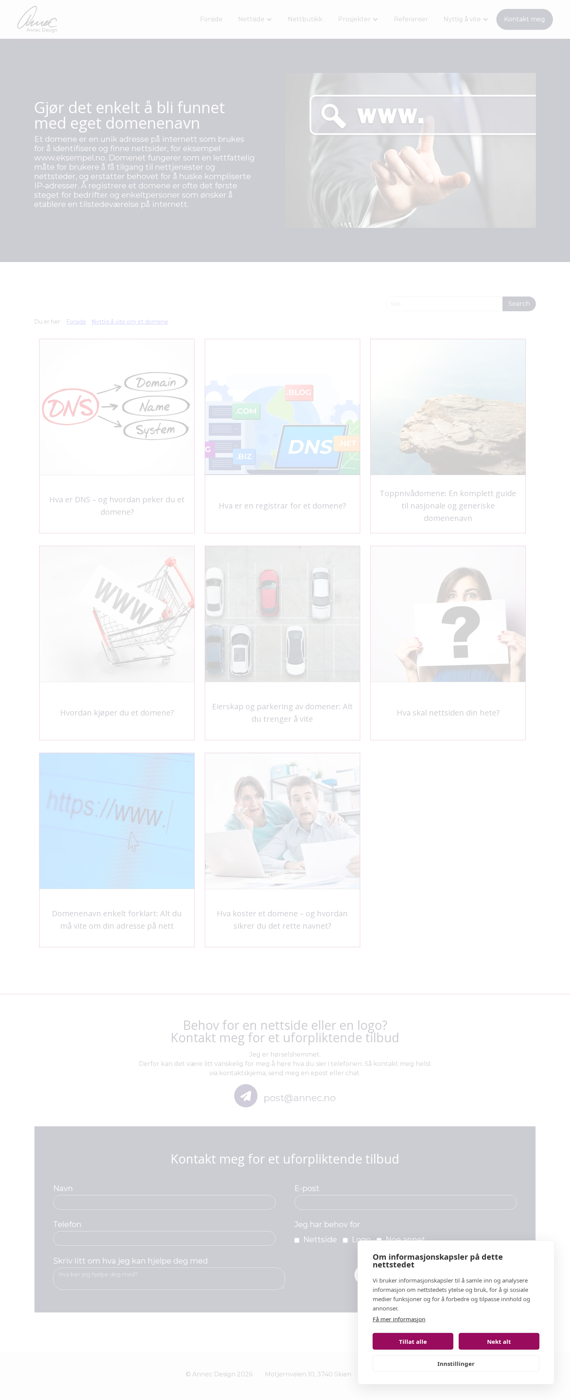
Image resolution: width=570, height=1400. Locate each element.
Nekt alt (499, 1341)
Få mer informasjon (399, 1319)
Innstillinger (456, 1363)
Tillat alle (413, 1341)
